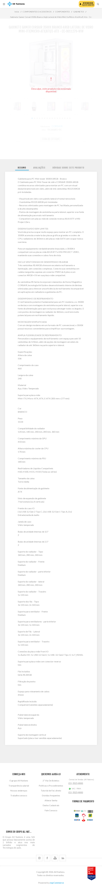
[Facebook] (47, 858)
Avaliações (39, 167)
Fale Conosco (51, 810)
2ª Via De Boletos (51, 780)
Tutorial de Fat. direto (51, 790)
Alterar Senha (51, 800)
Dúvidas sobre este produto (68, 167)
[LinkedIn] (63, 858)
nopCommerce (57, 882)
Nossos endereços (18, 790)
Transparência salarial (18, 785)
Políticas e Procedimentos (51, 785)
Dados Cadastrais (51, 805)
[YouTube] (55, 858)
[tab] (22, 167)
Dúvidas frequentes (51, 795)
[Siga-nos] (39, 858)
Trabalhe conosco (18, 795)
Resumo (22, 167)
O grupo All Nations (18, 780)
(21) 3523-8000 (75, 783)
